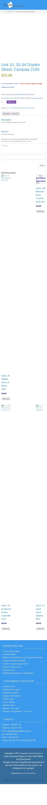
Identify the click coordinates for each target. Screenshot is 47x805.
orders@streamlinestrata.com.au (19, 731)
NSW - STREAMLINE (9, 11)
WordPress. (32, 773)
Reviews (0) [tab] (15, 113)
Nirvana (23, 773)
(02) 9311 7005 (16, 728)
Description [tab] (6, 113)
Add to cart (11, 102)
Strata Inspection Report (28, 108)
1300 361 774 (16, 725)
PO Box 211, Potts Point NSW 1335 (22, 740)
